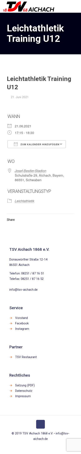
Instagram (22, 329)
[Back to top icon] (40, 424)
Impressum (23, 396)
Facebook (22, 323)
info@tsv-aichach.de (23, 290)
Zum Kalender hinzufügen (39, 144)
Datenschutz (23, 391)
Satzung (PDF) (25, 385)
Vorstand (21, 318)
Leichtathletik (24, 200)
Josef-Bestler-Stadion (30, 170)
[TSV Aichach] (28, 6)
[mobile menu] (75, 6)
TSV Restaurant (26, 357)
